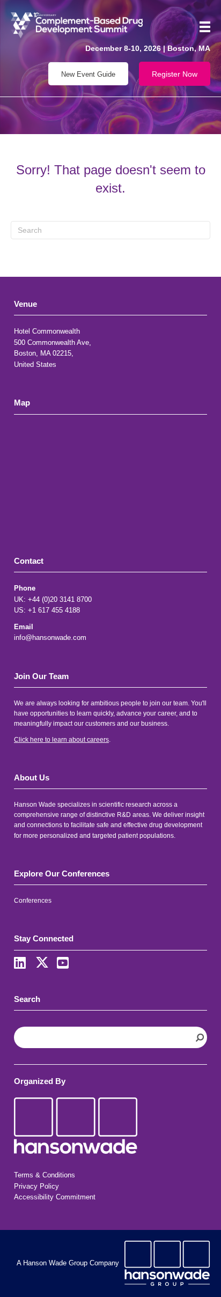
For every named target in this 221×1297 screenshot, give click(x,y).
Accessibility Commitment (54, 1197)
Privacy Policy (36, 1186)
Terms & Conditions (44, 1175)
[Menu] (201, 27)
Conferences (32, 900)
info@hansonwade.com (50, 637)
